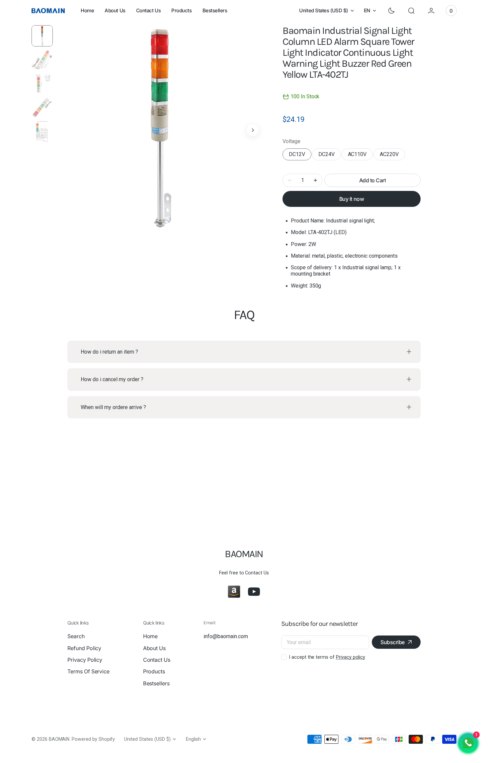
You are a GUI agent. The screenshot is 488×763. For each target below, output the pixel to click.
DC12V (300, 155)
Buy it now (351, 199)
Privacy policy (350, 657)
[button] (411, 10)
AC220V (392, 155)
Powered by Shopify (93, 739)
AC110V (360, 155)
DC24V (329, 155)
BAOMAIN (59, 739)
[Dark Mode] (391, 10)
